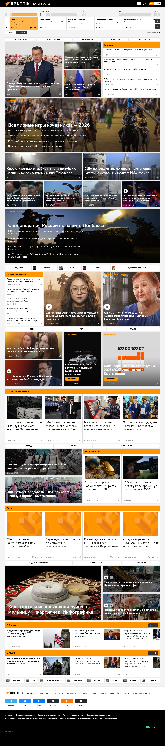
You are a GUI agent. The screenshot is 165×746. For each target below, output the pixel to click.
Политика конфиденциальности (98, 715)
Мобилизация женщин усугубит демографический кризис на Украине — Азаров (44, 240)
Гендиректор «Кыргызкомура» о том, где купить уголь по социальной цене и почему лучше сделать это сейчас (23, 25)
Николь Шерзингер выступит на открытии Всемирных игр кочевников (43, 130)
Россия (95, 693)
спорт (103, 693)
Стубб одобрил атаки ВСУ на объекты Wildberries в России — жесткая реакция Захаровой (43, 255)
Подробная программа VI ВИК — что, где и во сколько (35, 145)
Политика (58, 693)
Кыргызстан (45, 693)
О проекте (9, 715)
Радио (10, 508)
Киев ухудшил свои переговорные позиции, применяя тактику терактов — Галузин (45, 248)
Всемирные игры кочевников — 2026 (49, 125)
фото (119, 693)
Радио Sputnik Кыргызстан (77, 693)
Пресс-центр (144, 693)
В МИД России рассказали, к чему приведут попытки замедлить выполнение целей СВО (46, 232)
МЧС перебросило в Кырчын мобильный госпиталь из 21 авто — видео (43, 140)
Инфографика (130, 693)
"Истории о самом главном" (116, 274)
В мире (11, 653)
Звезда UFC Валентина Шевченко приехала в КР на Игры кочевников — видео (47, 135)
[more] (60, 94)
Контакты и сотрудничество (49, 715)
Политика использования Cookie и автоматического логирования (31, 718)
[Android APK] (151, 727)
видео (111, 693)
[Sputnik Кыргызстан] (18, 7)
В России (12, 625)
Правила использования (25, 715)
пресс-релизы (78, 715)
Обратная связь (111, 718)
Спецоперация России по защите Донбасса (56, 225)
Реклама (66, 715)
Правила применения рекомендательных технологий (81, 718)
